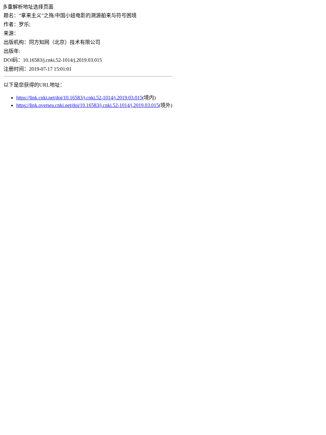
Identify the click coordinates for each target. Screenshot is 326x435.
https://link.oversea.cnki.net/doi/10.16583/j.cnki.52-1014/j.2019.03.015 (87, 105)
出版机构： (16, 42)
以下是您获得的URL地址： (34, 85)
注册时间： (16, 69)
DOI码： (13, 60)
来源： (11, 33)
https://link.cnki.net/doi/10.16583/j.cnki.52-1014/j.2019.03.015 (79, 97)
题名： (11, 15)
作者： (11, 24)
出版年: (12, 51)
